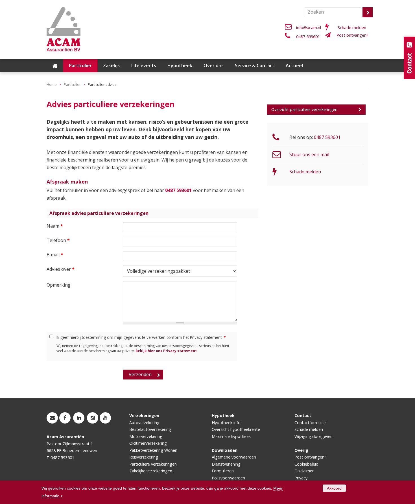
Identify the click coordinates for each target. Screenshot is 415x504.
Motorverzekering (145, 436)
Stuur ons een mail (309, 154)
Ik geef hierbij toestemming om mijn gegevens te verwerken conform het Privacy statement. (141, 337)
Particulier (72, 84)
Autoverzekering (144, 422)
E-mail (55, 255)
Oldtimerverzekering (148, 443)
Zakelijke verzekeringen (150, 471)
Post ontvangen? (352, 35)
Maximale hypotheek (231, 436)
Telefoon (58, 240)
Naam (55, 226)
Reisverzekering (143, 457)
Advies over (61, 269)
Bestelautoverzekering (150, 429)
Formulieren (223, 471)
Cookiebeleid (306, 464)
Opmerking (59, 285)
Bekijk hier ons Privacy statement (166, 350)
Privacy (300, 478)
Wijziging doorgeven (313, 436)
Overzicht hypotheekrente (236, 429)
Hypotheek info (226, 422)
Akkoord (334, 488)
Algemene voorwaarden (234, 457)
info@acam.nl (308, 27)
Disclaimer (304, 471)
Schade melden (352, 27)
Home (52, 84)
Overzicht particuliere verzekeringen (304, 109)
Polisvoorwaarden (228, 478)
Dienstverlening (226, 464)
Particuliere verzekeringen (153, 464)
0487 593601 (308, 36)
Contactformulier (310, 422)
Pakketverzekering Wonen (153, 450)
